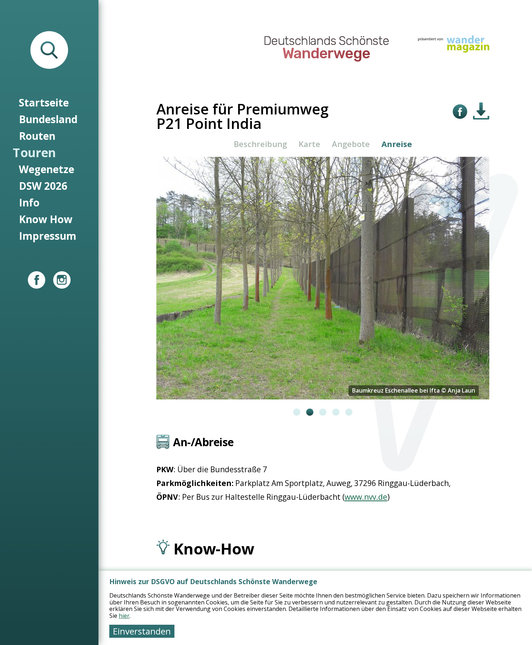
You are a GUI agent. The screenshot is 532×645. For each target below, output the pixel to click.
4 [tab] (335, 412)
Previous (151, 286)
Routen (37, 136)
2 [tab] (309, 412)
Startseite (44, 102)
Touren (34, 152)
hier (124, 616)
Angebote (351, 143)
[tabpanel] (323, 278)
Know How (45, 219)
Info (29, 202)
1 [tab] (296, 412)
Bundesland (48, 119)
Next (494, 286)
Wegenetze (46, 169)
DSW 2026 (43, 186)
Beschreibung (260, 143)
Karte (309, 143)
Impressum (47, 236)
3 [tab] (322, 412)
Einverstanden (142, 631)
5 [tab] (348, 412)
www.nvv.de (366, 497)
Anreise (396, 143)
